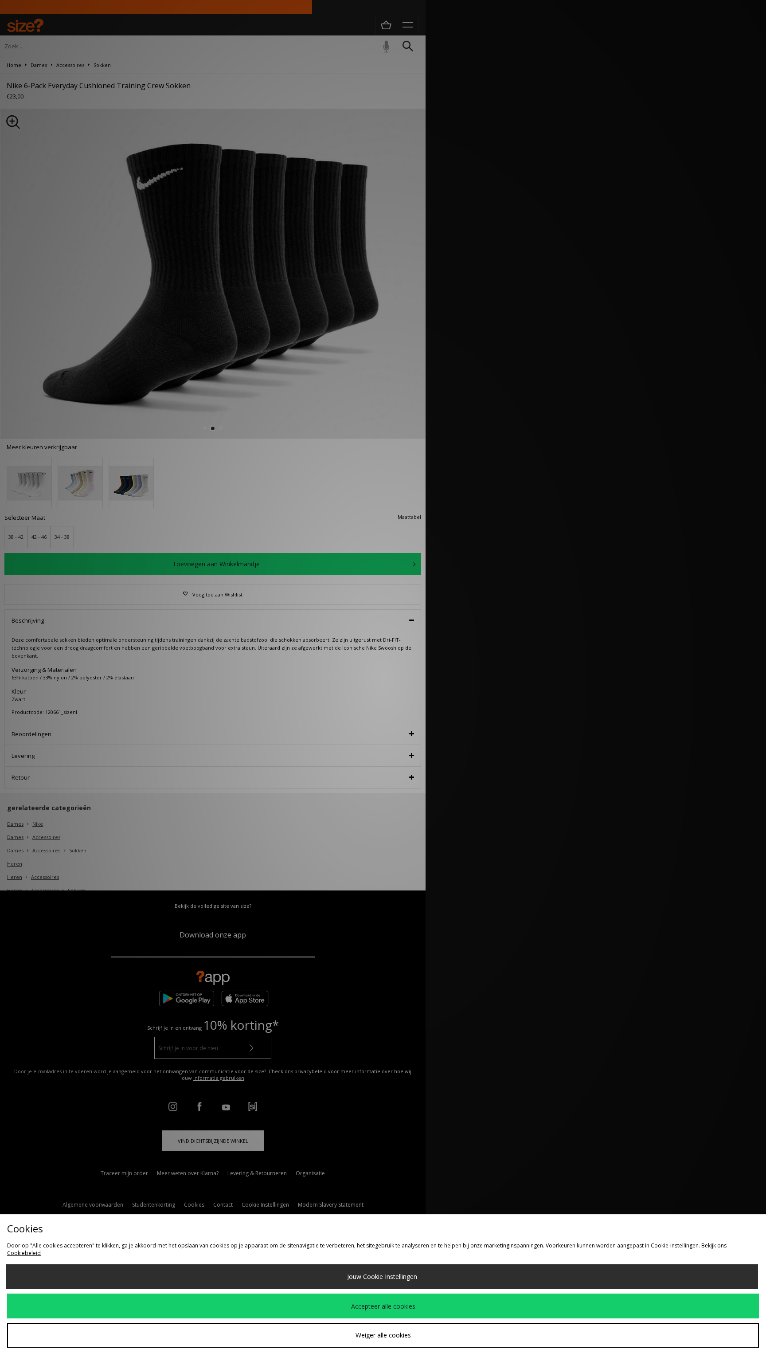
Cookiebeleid (24, 1253)
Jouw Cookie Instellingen (382, 1276)
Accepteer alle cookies (383, 1306)
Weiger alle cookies (383, 1335)
